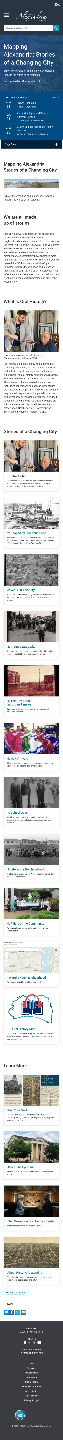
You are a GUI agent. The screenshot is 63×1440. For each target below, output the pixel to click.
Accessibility (31, 1391)
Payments (31, 1368)
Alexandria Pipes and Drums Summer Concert (32, 115)
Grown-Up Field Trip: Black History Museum (35, 128)
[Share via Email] (23, 1312)
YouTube (39, 1342)
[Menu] (6, 15)
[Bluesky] (6, 1312)
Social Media (31, 1381)
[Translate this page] (57, 4)
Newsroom (31, 1377)
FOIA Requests (31, 1395)
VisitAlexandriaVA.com (31, 1352)
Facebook (29, 1342)
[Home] (31, 16)
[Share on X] (17, 1312)
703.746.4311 (36, 1332)
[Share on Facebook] (11, 1312)
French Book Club (26, 103)
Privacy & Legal (31, 1400)
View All (55, 98)
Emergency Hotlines (31, 1386)
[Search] (56, 28)
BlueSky (25, 1342)
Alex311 (24, 1332)
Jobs (31, 1363)
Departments (31, 1372)
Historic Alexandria (15, 1292)
